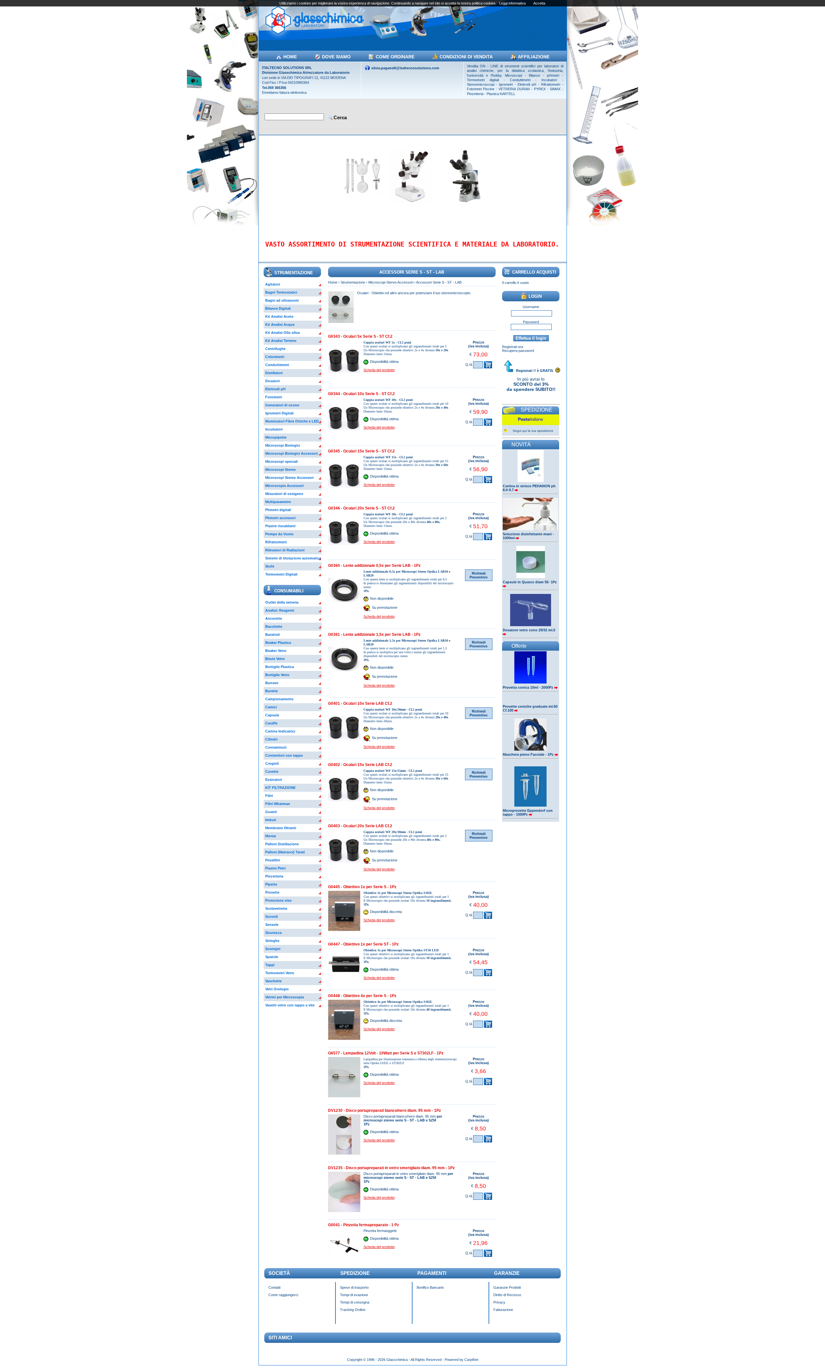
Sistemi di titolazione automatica (293, 558)
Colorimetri (274, 357)
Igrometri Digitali (279, 413)
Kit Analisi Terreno (280, 341)
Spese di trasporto (354, 1287)
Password (531, 322)
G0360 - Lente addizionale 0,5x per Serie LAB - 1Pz (374, 565)
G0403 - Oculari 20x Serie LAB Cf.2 (360, 826)
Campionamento (279, 699)
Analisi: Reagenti (279, 610)
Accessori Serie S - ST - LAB (438, 282)
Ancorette (273, 618)
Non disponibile (381, 598)
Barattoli (272, 634)
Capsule (272, 715)
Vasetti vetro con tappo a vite (290, 1005)
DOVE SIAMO (336, 56)
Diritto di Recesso (507, 1295)
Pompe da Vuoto (279, 534)
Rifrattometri (276, 542)
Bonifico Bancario (430, 1287)
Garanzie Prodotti (507, 1287)
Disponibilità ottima (384, 362)
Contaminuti (275, 747)
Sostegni (272, 949)
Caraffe (271, 723)
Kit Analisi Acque (280, 324)
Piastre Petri (275, 868)
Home (332, 282)
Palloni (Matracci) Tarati (285, 852)
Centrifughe (275, 349)
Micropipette (275, 437)
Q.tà (468, 364)
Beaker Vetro (275, 651)
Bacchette (273, 626)
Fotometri (273, 397)
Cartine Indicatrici (280, 731)
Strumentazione (353, 282)
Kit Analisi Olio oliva (282, 333)
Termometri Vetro (279, 973)
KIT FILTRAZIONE (280, 788)
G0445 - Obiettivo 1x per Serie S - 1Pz (362, 887)
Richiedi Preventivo (479, 575)
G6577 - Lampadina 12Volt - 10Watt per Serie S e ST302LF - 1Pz (385, 1053)
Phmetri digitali (278, 510)
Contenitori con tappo (284, 755)
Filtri (269, 796)
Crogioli (272, 763)
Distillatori (274, 373)
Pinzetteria (274, 876)
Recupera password (518, 351)
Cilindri (271, 739)
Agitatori (272, 284)
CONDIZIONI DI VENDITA (466, 56)
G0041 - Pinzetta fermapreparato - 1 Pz (363, 1225)
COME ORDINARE (395, 56)
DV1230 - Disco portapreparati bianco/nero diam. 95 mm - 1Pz (384, 1110)
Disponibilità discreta (386, 912)
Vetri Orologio (277, 989)
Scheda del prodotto (379, 370)
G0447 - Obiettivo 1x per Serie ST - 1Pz (363, 944)
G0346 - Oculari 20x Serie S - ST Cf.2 (361, 508)
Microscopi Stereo (280, 469)
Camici (271, 707)
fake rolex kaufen (595, 1356)
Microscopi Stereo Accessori (289, 478)
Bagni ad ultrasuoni (282, 300)
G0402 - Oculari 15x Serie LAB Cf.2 (360, 764)
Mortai (270, 836)
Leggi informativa (512, 3)
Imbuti (270, 820)
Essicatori (273, 779)
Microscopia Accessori (284, 486)
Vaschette (273, 981)
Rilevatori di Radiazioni (285, 550)
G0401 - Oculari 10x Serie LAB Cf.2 (360, 703)
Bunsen (271, 683)
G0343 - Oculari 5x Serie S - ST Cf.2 (360, 336)
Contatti (274, 1287)
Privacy (499, 1302)
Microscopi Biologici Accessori (291, 453)
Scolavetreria (276, 908)
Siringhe (272, 941)
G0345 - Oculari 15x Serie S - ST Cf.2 (361, 451)
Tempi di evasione (354, 1295)
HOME (290, 56)
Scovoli (271, 916)
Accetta (539, 3)
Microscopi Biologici (282, 445)
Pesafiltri (272, 860)
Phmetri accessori (280, 518)
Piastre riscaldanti (280, 526)
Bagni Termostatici (281, 292)
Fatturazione (503, 1310)
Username (531, 307)
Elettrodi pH (275, 389)
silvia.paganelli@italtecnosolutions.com (405, 68)
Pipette (271, 884)
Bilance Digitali (278, 308)
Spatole (271, 957)
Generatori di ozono (282, 405)
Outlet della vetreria (281, 602)
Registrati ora (512, 347)
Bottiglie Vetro (277, 675)
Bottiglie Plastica (279, 667)
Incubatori (274, 429)
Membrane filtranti (280, 828)
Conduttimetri (277, 365)
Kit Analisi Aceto (279, 316)
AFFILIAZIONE (533, 56)
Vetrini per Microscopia (284, 997)
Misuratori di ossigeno (284, 494)
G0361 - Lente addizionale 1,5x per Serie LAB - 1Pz (374, 634)
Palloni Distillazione (282, 844)
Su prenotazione (384, 608)
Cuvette (271, 771)
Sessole (271, 925)
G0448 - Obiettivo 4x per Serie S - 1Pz (362, 996)
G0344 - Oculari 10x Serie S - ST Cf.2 (361, 394)
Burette (271, 691)
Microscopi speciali (281, 461)
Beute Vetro (275, 659)
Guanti (271, 812)
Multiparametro (278, 502)
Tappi (270, 965)
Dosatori (272, 381)
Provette (272, 892)
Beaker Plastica (278, 643)
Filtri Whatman (277, 804)
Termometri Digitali (281, 574)
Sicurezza (273, 933)
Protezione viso (278, 900)
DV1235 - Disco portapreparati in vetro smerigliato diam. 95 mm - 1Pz (391, 1168)
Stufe (269, 566)
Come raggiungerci (283, 1295)
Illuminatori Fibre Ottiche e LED (292, 421)
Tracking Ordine (352, 1310)
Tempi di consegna (354, 1302)
